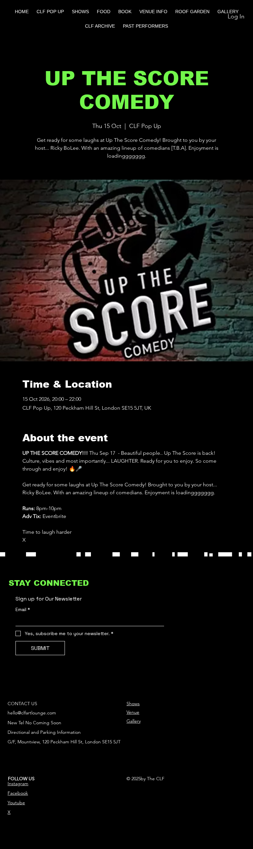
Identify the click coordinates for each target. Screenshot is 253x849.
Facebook (18, 793)
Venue (132, 712)
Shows (133, 704)
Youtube (16, 803)
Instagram (18, 783)
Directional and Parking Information (44, 732)
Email (22, 609)
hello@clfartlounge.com (32, 713)
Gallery (133, 721)
